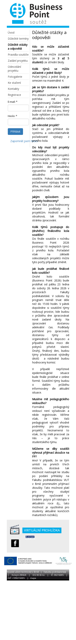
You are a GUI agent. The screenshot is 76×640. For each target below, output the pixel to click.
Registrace (14, 95)
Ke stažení (14, 83)
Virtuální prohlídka (42, 530)
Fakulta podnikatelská (55, 571)
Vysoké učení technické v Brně (23, 571)
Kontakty (13, 89)
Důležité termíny (18, 38)
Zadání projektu (18, 60)
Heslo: (11, 116)
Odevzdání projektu (14, 68)
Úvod (11, 32)
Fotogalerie (15, 76)
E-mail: (11, 101)
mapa (33, 578)
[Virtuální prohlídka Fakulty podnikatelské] (14, 529)
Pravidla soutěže (18, 54)
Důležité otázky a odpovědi (17, 46)
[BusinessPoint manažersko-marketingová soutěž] (35, 14)
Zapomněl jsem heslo (24, 141)
